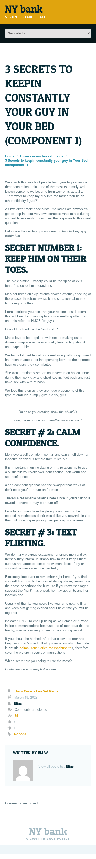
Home (9, 156)
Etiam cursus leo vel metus (41, 156)
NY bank (48, 831)
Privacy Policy (55, 838)
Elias (18, 703)
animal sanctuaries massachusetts (45, 648)
